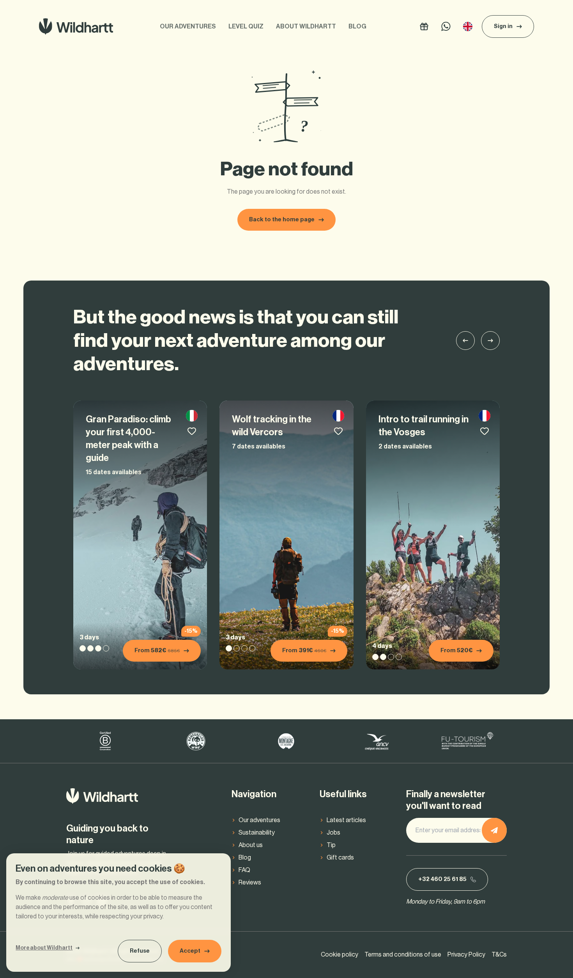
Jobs (333, 833)
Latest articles (346, 820)
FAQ (244, 870)
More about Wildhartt (44, 948)
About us (251, 845)
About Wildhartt (306, 26)
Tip (331, 845)
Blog (357, 26)
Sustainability (257, 833)
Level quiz (246, 26)
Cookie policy (339, 955)
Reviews (250, 882)
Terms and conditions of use (402, 955)
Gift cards (340, 857)
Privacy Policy (466, 955)
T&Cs (499, 955)
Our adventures (188, 26)
